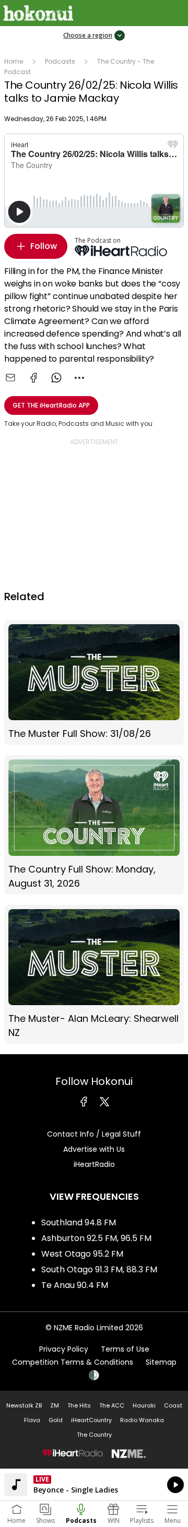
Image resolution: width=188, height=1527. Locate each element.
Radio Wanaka (142, 1420)
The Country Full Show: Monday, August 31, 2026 (94, 824)
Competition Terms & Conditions (72, 1362)
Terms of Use (125, 1349)
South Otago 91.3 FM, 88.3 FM (99, 1269)
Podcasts (60, 61)
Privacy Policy (63, 1349)
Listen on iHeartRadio (94, 1484)
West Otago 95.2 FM (82, 1254)
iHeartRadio (94, 1164)
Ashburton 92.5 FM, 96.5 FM (96, 1238)
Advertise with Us (94, 1149)
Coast (173, 1405)
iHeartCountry (91, 1420)
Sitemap (161, 1362)
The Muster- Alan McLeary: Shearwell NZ (94, 974)
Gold (56, 1420)
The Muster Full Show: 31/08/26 (94, 682)
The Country (94, 1434)
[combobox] (79, 378)
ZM (54, 1405)
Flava (32, 1420)
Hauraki (144, 1405)
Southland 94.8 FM (78, 1222)
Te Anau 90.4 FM (74, 1285)
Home (13, 61)
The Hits (79, 1405)
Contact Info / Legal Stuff (94, 1134)
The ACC (111, 1405)
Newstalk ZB (24, 1405)
